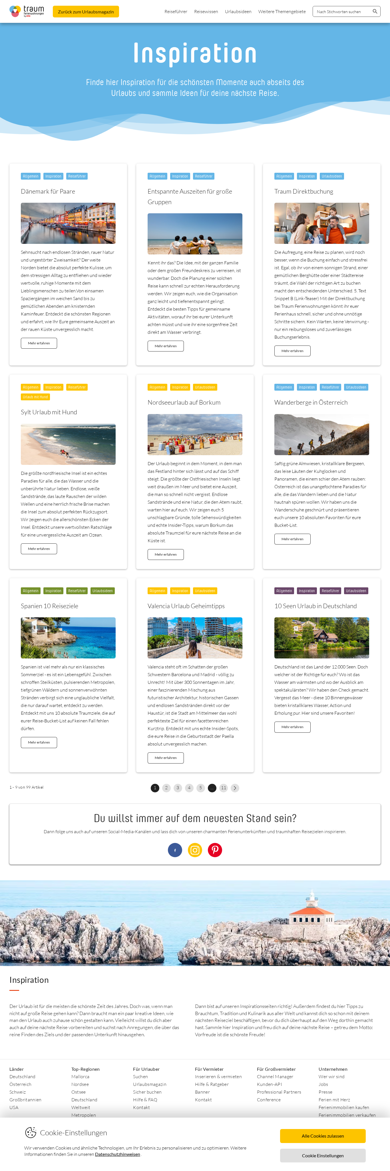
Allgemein (31, 176)
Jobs (323, 1084)
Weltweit (81, 1107)
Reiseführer (175, 11)
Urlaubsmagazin (149, 1084)
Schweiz (17, 1092)
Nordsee (80, 1084)
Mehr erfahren (39, 343)
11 (223, 787)
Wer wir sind (332, 1076)
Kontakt (141, 1107)
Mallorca (80, 1076)
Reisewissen (206, 11)
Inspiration (53, 176)
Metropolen (83, 1115)
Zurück (86, 11)
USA (13, 1107)
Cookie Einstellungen (323, 1155)
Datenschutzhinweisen (117, 1154)
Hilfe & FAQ (145, 1099)
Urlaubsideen (238, 11)
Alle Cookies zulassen (323, 1135)
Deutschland (22, 1076)
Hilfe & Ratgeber (212, 1084)
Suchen (140, 1076)
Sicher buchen (147, 1092)
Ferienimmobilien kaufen (344, 1107)
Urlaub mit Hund (35, 396)
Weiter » (235, 788)
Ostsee (78, 1092)
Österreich (20, 1084)
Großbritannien (25, 1099)
